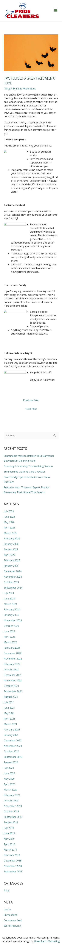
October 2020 (11, 751)
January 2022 (11, 669)
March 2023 (10, 642)
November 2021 (13, 680)
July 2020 (9, 767)
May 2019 (9, 838)
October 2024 (11, 582)
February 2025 (12, 560)
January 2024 (11, 615)
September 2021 (13, 691)
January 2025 (11, 565)
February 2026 (12, 538)
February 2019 (12, 855)
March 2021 (10, 724)
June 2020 (9, 773)
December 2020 (12, 740)
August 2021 (11, 696)
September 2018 (13, 871)
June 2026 (9, 516)
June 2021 (9, 707)
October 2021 (11, 686)
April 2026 (9, 527)
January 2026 (11, 544)
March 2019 (10, 849)
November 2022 (13, 658)
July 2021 (9, 702)
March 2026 (10, 533)
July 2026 (9, 511)
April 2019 (9, 844)
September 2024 (13, 587)
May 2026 (9, 522)
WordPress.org (12, 925)
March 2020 (10, 789)
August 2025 (11, 549)
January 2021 (11, 735)
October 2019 (11, 811)
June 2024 (9, 598)
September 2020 (13, 757)
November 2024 (13, 576)
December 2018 (12, 860)
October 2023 (11, 625)
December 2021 (12, 675)
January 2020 (11, 800)
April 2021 (9, 718)
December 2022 (12, 653)
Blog (8, 88)
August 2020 (11, 762)
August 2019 (11, 822)
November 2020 (13, 746)
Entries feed (10, 915)
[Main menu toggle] (55, 10)
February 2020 (12, 795)
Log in (7, 909)
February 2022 (12, 664)
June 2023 (9, 631)
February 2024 (12, 609)
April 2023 (9, 636)
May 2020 (9, 778)
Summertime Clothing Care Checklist (24, 471)
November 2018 (13, 866)
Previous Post (31, 400)
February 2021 (12, 729)
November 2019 (13, 806)
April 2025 (9, 555)
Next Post (31, 408)
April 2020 (9, 784)
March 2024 (10, 604)
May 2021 (9, 713)
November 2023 (13, 620)
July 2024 (9, 593)
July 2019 (9, 827)
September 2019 (13, 817)
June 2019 (9, 833)
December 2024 (12, 571)
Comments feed (13, 920)
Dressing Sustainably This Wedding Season (28, 466)
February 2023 (12, 647)
